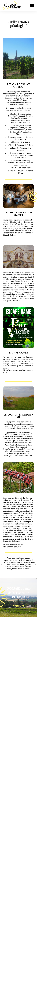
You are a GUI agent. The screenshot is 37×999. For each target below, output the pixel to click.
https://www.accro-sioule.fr (14, 449)
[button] (32, 5)
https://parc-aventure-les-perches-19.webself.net (18, 441)
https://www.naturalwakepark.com (18, 456)
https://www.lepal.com (12, 547)
